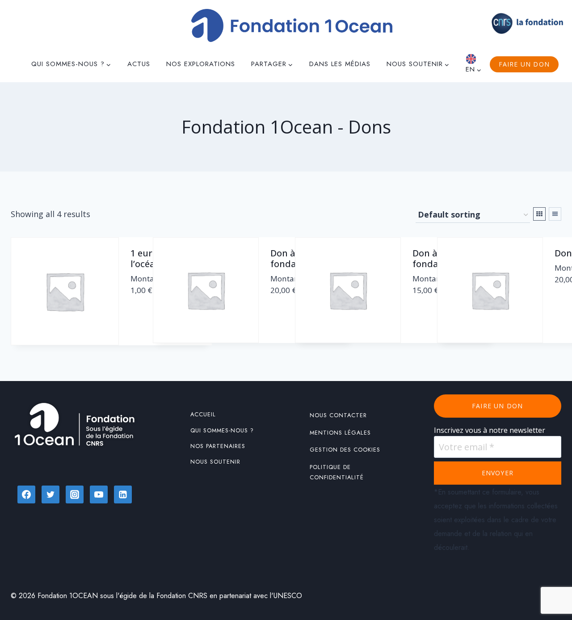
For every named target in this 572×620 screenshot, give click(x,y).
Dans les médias (339, 64)
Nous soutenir (215, 461)
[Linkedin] (123, 494)
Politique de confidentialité (337, 472)
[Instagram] (75, 494)
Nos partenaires (217, 446)
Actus (138, 64)
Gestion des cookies (345, 449)
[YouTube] (99, 494)
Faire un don (524, 64)
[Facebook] (26, 494)
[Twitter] (50, 494)
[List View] (555, 214)
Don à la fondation (292, 258)
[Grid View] (539, 214)
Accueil (203, 414)
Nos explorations (200, 64)
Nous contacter (338, 415)
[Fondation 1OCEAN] (291, 25)
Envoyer (497, 473)
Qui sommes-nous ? (222, 430)
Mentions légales (340, 432)
